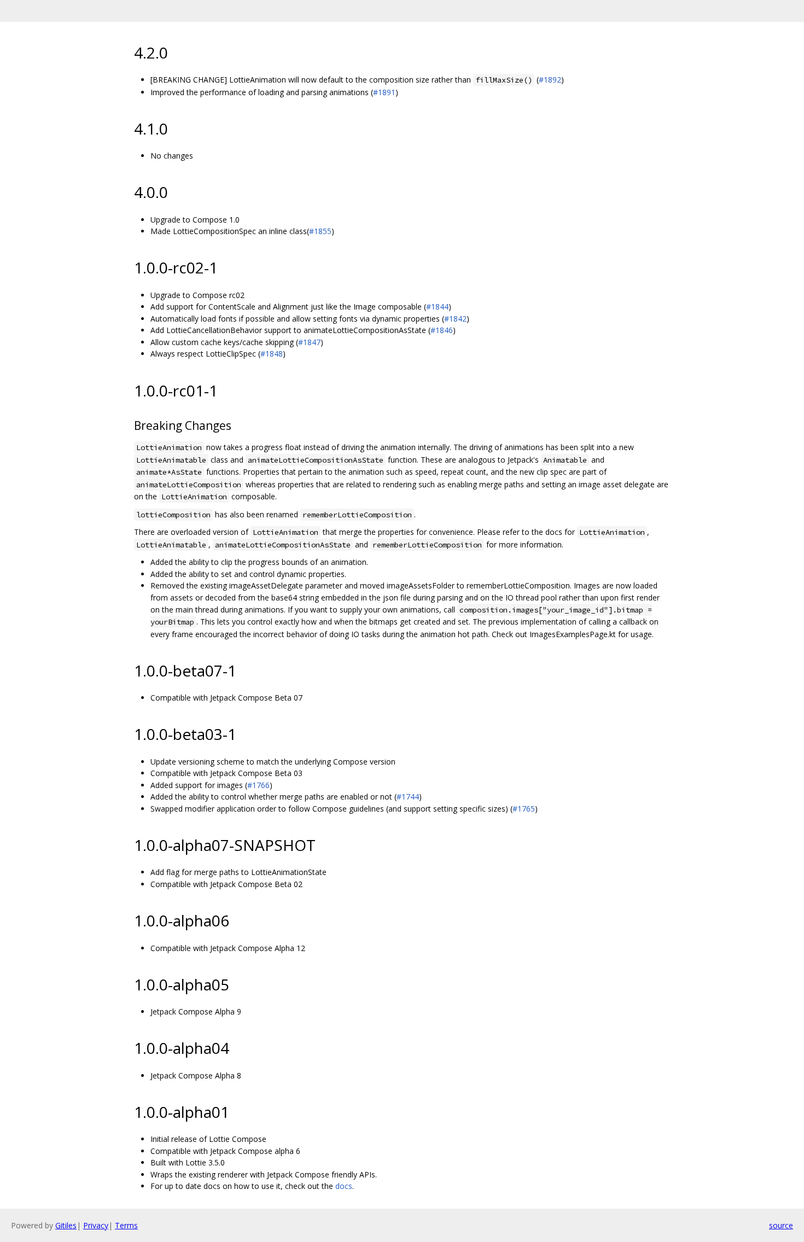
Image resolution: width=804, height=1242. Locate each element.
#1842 (455, 318)
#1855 (320, 231)
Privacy (95, 1225)
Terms (126, 1225)
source (781, 1225)
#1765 (523, 808)
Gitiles (66, 1225)
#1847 (309, 342)
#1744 (408, 796)
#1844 (437, 306)
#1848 (271, 353)
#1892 (550, 79)
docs (343, 1186)
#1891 (384, 92)
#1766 (258, 785)
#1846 (441, 330)
